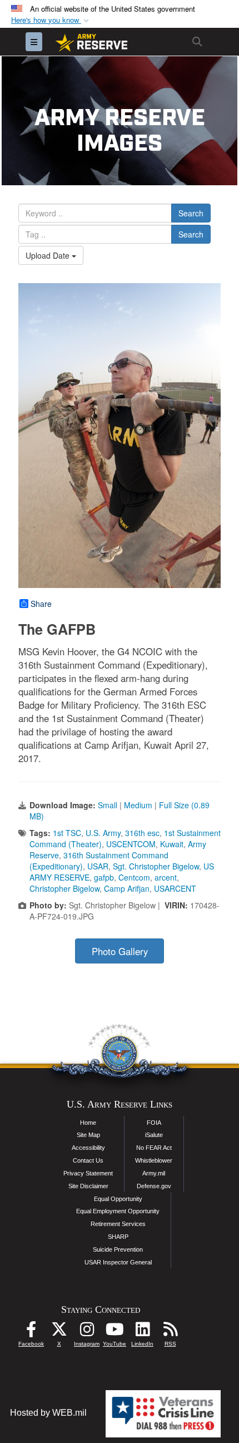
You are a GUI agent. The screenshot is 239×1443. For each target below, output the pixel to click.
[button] (51, 20)
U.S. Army (103, 832)
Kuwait (171, 843)
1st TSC (67, 832)
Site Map (88, 1134)
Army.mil (153, 1173)
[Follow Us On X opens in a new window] (59, 1332)
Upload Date (49, 255)
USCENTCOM (131, 843)
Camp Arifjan (127, 888)
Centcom (134, 877)
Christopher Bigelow (64, 888)
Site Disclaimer (88, 1186)
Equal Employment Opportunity (118, 1211)
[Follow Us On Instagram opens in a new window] (87, 1332)
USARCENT (175, 888)
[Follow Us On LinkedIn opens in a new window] (142, 1332)
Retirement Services (118, 1223)
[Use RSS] (170, 1332)
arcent (166, 877)
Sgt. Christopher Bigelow (156, 866)
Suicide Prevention (118, 1249)
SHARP (118, 1236)
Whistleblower (153, 1160)
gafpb (104, 877)
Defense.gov (154, 1186)
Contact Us (88, 1160)
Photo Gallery (120, 951)
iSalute (154, 1134)
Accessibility (88, 1147)
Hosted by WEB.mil (48, 1412)
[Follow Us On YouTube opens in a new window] (114, 1332)
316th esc (142, 832)
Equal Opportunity (118, 1198)
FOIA (154, 1122)
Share (41, 603)
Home (88, 1122)
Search (190, 213)
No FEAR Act (154, 1147)
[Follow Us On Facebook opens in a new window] (31, 1332)
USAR (97, 866)
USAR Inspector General (118, 1262)
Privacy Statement (88, 1173)
